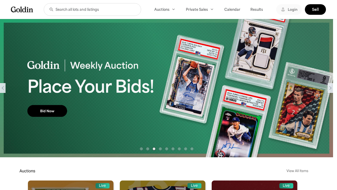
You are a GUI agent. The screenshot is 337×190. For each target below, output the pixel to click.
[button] (51, 9)
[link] (22, 9)
